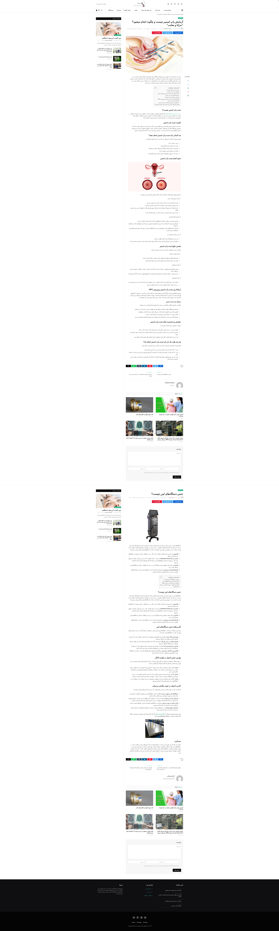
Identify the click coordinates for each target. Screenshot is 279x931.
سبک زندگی (157, 10)
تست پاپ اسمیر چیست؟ (172, 90)
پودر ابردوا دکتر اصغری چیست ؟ (105, 56)
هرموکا (182, 14)
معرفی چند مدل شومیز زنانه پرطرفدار (173, 890)
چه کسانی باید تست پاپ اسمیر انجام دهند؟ (168, 93)
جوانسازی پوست (167, 10)
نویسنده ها (139, 922)
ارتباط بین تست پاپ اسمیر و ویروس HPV (168, 99)
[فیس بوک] (188, 80)
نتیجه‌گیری (175, 586)
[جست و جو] (99, 10)
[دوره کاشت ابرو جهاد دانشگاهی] (108, 29)
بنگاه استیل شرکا (160, 714)
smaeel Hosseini (167, 28)
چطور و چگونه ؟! (126, 10)
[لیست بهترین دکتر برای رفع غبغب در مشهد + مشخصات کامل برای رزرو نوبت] (117, 66)
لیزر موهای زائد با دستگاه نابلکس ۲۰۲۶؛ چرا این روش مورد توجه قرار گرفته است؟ (104, 50)
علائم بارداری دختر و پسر (176, 905)
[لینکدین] (188, 88)
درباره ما (133, 922)
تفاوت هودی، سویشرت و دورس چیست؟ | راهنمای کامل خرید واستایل (139, 438)
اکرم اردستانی (170, 497)
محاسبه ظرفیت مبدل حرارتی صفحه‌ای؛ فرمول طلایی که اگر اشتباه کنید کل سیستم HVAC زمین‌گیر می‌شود (170, 438)
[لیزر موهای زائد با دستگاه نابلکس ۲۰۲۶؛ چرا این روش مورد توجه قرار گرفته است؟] (117, 50)
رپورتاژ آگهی (110, 10)
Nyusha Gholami (108, 40)
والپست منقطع (147, 895)
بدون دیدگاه (139, 28)
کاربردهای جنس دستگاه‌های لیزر (170, 581)
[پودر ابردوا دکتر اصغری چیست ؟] (117, 58)
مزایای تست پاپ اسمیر (173, 100)
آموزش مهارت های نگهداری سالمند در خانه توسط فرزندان (171, 415)
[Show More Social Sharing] (150, 32)
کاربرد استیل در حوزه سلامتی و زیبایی (169, 584)
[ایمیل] (188, 95)
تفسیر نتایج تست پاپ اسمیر (171, 97)
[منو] (182, 10)
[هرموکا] (139, 4)
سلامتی (135, 10)
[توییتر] (188, 84)
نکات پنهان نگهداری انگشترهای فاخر (144, 414)
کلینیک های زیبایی (118, 35)
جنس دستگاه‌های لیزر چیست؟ (164, 374)
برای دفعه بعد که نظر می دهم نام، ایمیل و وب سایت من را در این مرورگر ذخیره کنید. (161, 472)
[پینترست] (188, 91)
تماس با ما (145, 922)
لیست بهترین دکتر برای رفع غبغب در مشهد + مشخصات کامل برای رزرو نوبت (104, 66)
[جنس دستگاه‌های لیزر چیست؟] (154, 523)
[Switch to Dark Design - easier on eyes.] (101, 10)
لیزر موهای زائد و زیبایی (146, 10)
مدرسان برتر (148, 888)
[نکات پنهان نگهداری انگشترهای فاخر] (139, 405)
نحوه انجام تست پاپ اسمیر (171, 95)
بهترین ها (119, 10)
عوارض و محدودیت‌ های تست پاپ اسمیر (168, 102)
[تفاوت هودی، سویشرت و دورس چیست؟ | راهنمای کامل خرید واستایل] (139, 428)
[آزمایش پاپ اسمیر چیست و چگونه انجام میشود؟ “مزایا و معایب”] (154, 54)
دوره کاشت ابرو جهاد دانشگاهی (111, 38)
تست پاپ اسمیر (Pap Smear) (173, 113)
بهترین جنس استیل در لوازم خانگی (170, 583)
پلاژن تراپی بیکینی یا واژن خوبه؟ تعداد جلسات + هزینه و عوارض (169, 895)
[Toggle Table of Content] (155, 88)
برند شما (149, 892)
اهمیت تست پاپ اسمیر (172, 91)
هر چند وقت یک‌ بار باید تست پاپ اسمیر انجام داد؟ (166, 104)
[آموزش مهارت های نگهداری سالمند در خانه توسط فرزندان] (169, 405)
